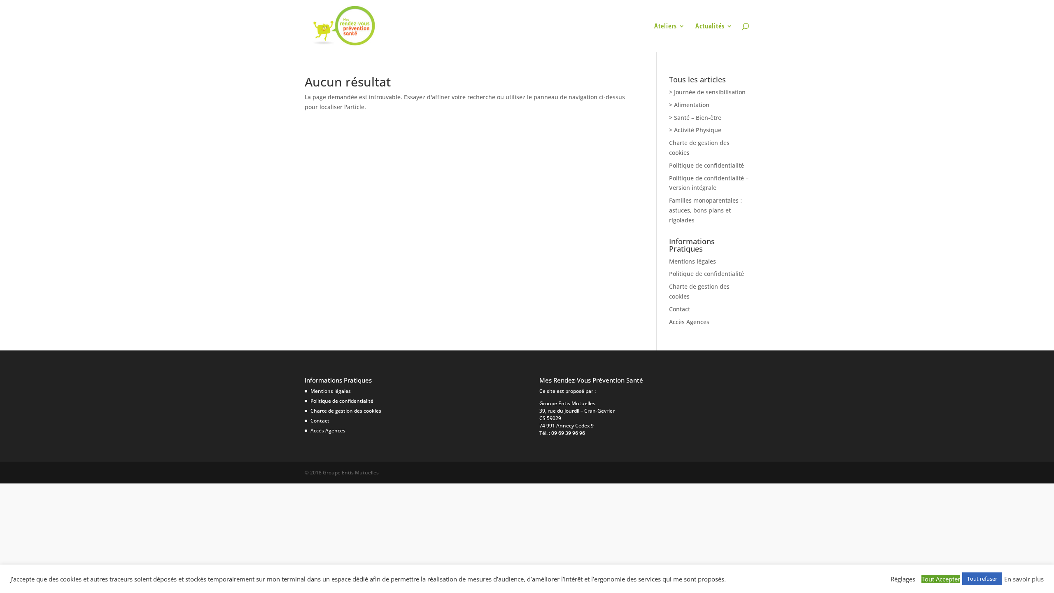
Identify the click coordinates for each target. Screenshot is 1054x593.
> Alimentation (689, 105)
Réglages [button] (903, 579)
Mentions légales (692, 261)
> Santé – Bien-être (695, 117)
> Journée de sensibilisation (707, 92)
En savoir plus (1024, 579)
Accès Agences (689, 322)
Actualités (710, 26)
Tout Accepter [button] (940, 579)
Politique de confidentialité (706, 165)
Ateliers (665, 26)
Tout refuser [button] (982, 578)
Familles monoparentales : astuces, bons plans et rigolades (705, 210)
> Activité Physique (695, 130)
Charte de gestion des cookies (345, 410)
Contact (679, 309)
